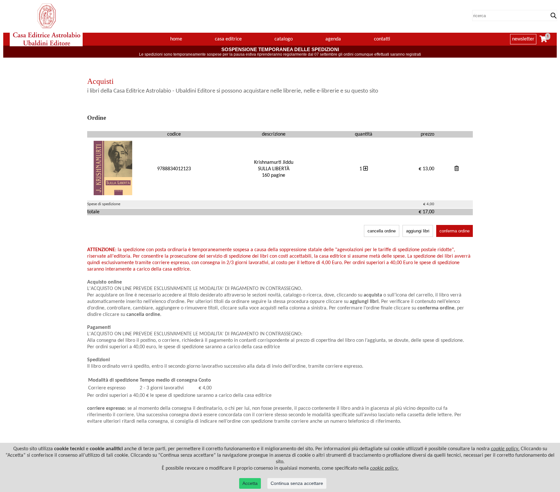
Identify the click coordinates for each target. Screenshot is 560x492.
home (176, 39)
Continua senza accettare (297, 483)
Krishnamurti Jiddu (273, 162)
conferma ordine (454, 231)
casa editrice (228, 39)
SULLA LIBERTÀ (273, 169)
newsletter (523, 39)
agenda (333, 39)
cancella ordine (382, 231)
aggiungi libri (417, 231)
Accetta (250, 483)
